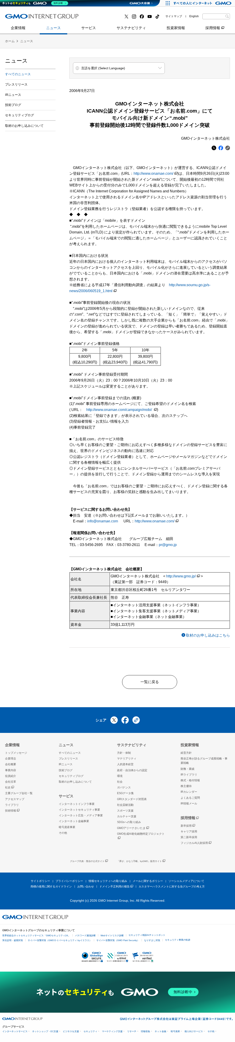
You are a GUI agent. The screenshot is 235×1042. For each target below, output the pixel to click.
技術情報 (10, 810)
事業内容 (17, 18)
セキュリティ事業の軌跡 (177, 940)
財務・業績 (187, 768)
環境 (120, 776)
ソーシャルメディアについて (186, 881)
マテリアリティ (126, 758)
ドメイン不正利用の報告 (114, 886)
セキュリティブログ (19, 115)
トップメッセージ (16, 752)
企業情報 (18, 28)
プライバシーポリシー (69, 881)
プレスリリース (23, 18)
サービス (88, 28)
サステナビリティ (131, 28)
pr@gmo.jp (168, 545)
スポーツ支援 (125, 810)
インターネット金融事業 (30, 18)
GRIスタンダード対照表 (132, 799)
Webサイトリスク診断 (112, 935)
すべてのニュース (18, 74)
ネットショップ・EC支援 (45, 1031)
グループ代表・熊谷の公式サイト (87, 861)
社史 (8, 787)
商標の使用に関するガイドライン (51, 886)
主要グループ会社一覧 (106, 18)
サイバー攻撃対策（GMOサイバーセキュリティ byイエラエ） (60, 940)
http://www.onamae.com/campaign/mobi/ (119, 410)
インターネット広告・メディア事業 (81, 815)
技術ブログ (97, 18)
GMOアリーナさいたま (131, 828)
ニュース (53, 28)
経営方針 (186, 752)
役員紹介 (10, 776)
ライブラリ (12, 804)
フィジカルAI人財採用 (28, 18)
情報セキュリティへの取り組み (108, 881)
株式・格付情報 (23, 18)
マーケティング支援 (112, 1031)
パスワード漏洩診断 (85, 935)
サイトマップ (173, 16)
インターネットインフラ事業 (77, 804)
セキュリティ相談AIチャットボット (147, 935)
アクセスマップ (14, 799)
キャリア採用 (189, 831)
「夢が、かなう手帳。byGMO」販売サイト (139, 861)
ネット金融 (160, 1031)
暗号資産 (175, 1031)
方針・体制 (124, 752)
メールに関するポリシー (148, 881)
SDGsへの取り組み (129, 822)
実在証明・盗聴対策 (12, 940)
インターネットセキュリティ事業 (79, 809)
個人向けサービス (194, 1031)
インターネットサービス (15, 1031)
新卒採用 (186, 825)
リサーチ (131, 1031)
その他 (63, 832)
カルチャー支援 (126, 816)
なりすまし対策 (152, 940)
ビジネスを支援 (71, 1031)
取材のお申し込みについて (24, 125)
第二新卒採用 (189, 837)
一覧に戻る (149, 682)
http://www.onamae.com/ (153, 173)
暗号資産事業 (99, 18)
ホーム (10, 41)
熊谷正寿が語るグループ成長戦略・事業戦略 (204, 761)
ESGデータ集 (125, 793)
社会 (120, 781)
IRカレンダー (189, 791)
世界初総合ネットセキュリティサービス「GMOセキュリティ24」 (36, 935)
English (194, 16)
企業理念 (10, 758)
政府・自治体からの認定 (132, 770)
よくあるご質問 (190, 797)
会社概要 (10, 764)
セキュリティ (90, 1031)
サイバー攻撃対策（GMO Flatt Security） (117, 940)
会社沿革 (10, 781)
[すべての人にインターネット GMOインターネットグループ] (203, 3)
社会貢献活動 (125, 804)
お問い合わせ (85, 886)
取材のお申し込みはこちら (208, 635)
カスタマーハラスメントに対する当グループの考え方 (172, 886)
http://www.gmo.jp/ (181, 576)
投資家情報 (176, 28)
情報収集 (145, 1031)
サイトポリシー (40, 881)
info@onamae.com (102, 521)
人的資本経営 (125, 764)
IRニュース (13, 95)
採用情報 (212, 28)
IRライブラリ (189, 774)
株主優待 (186, 786)
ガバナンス (124, 787)
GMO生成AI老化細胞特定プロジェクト (141, 833)
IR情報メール (189, 803)
